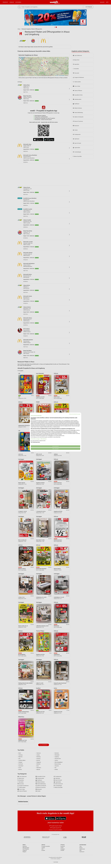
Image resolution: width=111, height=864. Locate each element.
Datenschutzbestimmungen (74, 414)
